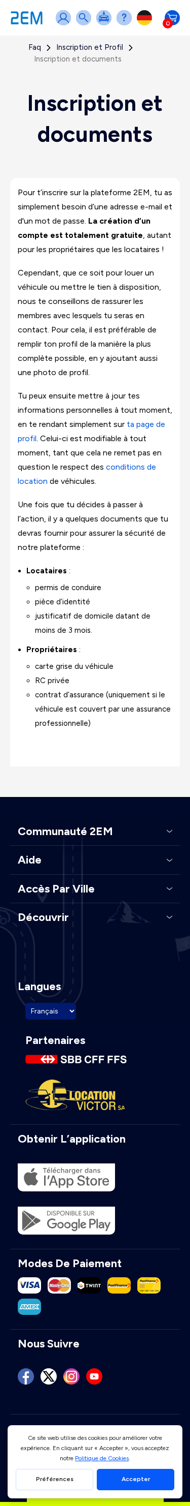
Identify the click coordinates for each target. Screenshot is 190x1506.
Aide (126, 24)
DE (146, 24)
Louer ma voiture (106, 24)
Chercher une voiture (85, 24)
